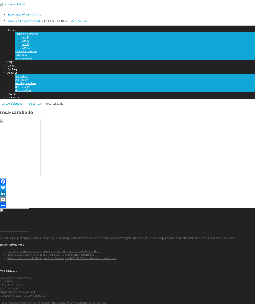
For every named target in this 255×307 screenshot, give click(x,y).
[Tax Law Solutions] (12, 4)
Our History (21, 76)
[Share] (127, 205)
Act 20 (25, 37)
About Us (12, 72)
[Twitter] (127, 187)
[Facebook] (127, 181)
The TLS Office (23, 90)
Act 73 (25, 44)
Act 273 (26, 47)
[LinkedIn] (127, 193)
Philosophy (21, 55)
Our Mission (21, 79)
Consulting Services (26, 51)
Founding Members (25, 83)
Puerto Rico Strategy (26, 33)
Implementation (23, 58)
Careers (11, 94)
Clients (11, 65)
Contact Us (13, 97)
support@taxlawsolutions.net (17, 292)
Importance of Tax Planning (24, 14)
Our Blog (12, 69)
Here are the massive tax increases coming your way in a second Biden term (53, 251)
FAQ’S (10, 62)
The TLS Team (22, 87)
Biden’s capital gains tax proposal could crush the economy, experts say (50, 254)
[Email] (127, 199)
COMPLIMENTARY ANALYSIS (25, 20)
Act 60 (25, 40)
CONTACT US (79, 20)
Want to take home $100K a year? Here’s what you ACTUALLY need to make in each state (61, 258)
